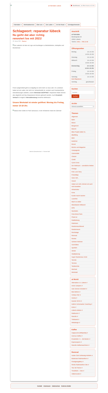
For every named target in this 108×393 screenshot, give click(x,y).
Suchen (75, 96)
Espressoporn (76, 342)
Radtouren (75, 313)
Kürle (73, 307)
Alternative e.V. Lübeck (79, 282)
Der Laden (49, 24)
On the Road (60, 24)
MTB (73, 208)
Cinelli (73, 159)
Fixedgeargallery (77, 361)
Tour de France (76, 368)
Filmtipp (74, 169)
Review (74, 238)
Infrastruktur (75, 189)
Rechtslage (75, 232)
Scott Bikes (75, 244)
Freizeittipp (75, 175)
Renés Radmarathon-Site (80, 364)
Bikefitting (75, 135)
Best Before (75, 292)
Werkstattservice (29, 24)
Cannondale (75, 153)
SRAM (74, 251)
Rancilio (74, 316)
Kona (73, 192)
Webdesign (75, 322)
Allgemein (75, 116)
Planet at (24, 41)
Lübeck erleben (76, 310)
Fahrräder (17, 24)
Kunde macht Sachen (78, 195)
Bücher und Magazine (78, 147)
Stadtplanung (76, 254)
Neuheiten (75, 211)
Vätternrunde (76, 374)
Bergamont (75, 126)
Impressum (47, 386)
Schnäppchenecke (74, 24)
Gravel (74, 181)
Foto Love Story (77, 172)
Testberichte (75, 266)
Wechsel (74, 269)
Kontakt (39, 386)
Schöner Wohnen (77, 241)
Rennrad (74, 235)
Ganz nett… (75, 178)
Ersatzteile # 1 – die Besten (80, 339)
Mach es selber (76, 202)
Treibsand (75, 319)
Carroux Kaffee (76, 336)
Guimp (74, 298)
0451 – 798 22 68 (82, 42)
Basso (74, 122)
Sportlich (74, 248)
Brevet (74, 144)
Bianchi (74, 129)
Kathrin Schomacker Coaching (81, 304)
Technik (74, 260)
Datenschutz (56, 386)
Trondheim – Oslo (77, 371)
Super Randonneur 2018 (79, 257)
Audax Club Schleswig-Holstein (81, 355)
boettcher (74, 141)
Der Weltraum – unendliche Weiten (83, 165)
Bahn (73, 119)
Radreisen (75, 223)
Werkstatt (75, 272)
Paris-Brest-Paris (77, 214)
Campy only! (75, 295)
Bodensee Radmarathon (79, 358)
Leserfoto (74, 199)
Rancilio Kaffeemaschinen (80, 345)
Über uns (39, 24)
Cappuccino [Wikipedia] (79, 333)
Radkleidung (75, 220)
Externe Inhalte (66, 386)
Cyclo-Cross (75, 162)
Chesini (74, 156)
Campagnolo (76, 150)
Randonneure (76, 229)
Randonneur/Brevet (78, 226)
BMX (73, 138)
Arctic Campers (76, 286)
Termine (74, 263)
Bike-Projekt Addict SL (79, 132)
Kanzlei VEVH (76, 301)
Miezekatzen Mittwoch (79, 205)
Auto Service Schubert (79, 289)
